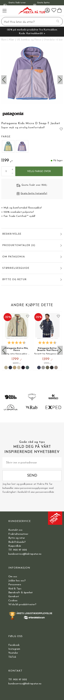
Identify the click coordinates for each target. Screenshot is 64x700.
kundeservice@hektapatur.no (24, 554)
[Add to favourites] (61, 129)
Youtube (13, 653)
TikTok (12, 657)
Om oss (12, 576)
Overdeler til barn (54, 39)
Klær (11, 39)
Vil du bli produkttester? (22, 604)
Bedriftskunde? (17, 542)
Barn (4, 39)
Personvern (14, 584)
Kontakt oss (15, 530)
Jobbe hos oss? (17, 580)
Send (32, 475)
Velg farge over (39, 171)
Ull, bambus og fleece (29, 39)
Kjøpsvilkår (14, 546)
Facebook (14, 645)
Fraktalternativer (18, 534)
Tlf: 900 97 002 (17, 550)
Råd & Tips (14, 588)
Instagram (14, 649)
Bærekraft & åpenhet (20, 592)
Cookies (12, 600)
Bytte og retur (16, 538)
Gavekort (13, 596)
